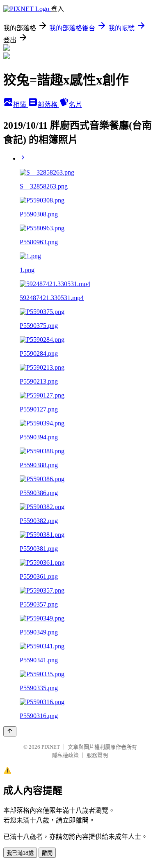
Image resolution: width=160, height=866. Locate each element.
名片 (75, 104)
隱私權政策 (65, 755)
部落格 (48, 104)
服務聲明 (97, 755)
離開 (47, 853)
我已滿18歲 (20, 853)
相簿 (20, 104)
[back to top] (9, 731)
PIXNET (50, 747)
